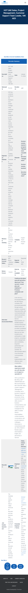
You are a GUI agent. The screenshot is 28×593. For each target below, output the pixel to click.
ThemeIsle (19, 589)
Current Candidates (20, 578)
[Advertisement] (14, 41)
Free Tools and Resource (11, 582)
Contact (14, 586)
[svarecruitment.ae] (5, 2)
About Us (5, 578)
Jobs (11, 578)
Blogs (21, 582)
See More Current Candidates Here (14, 57)
